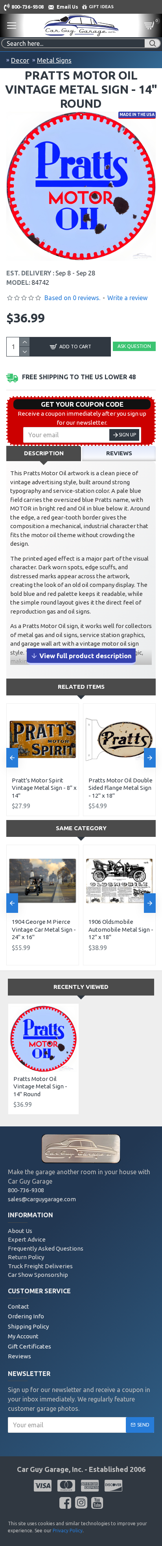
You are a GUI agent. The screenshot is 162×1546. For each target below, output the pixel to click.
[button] (12, 758)
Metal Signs (54, 60)
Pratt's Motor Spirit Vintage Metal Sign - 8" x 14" (44, 788)
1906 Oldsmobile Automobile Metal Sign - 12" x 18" (120, 929)
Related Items (81, 686)
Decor (20, 60)
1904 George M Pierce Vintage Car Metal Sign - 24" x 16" (44, 929)
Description (44, 453)
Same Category (81, 828)
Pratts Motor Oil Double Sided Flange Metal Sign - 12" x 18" (120, 788)
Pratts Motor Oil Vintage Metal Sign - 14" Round (40, 1086)
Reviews (119, 453)
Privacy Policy (68, 1530)
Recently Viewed (81, 986)
